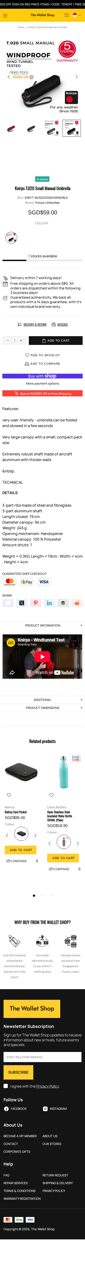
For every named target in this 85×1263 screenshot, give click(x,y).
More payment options (42, 383)
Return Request (55, 1175)
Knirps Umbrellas (47, 203)
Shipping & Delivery (57, 1183)
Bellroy (10, 807)
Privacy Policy (47, 1086)
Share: (7, 595)
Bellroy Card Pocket (16, 812)
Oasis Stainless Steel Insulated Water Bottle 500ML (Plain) (59, 816)
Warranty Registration (22, 1199)
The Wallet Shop (42, 15)
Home (21, 27)
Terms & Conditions (19, 1191)
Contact (11, 1144)
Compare (19, 861)
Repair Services (16, 1183)
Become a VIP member (20, 1136)
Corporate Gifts (17, 1152)
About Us (49, 1136)
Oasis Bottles (56, 807)
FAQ (6, 1175)
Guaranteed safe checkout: (24, 574)
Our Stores (51, 1144)
